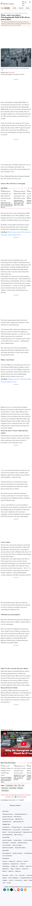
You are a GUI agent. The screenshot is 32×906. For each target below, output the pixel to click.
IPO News (26, 861)
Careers (4, 882)
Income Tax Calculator (7, 840)
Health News (17, 868)
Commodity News (5, 863)
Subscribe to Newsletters (17, 853)
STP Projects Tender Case (17, 827)
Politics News (11, 871)
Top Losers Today (16, 829)
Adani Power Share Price (7, 816)
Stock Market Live (6, 827)
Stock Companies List (6, 853)
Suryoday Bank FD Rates (7, 834)
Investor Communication (13, 877)
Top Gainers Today (25, 829)
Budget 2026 (17, 871)
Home (2, 8)
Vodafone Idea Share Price (18, 821)
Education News (5, 868)
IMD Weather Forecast (6, 829)
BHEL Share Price (19, 819)
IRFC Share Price (17, 816)
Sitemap (25, 880)
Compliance (4, 880)
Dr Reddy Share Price (6, 821)
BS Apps (9, 882)
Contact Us (11, 880)
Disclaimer (4, 877)
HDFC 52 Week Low (18, 834)
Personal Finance (5, 866)
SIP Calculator (13, 842)
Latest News (4, 861)
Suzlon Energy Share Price (7, 814)
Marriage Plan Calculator (20, 847)
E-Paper (14, 8)
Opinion (28, 8)
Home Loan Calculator (17, 845)
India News (7, 8)
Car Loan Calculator (6, 845)
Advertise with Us (18, 880)
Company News (12, 861)
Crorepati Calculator (17, 840)
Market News (19, 861)
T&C (16, 875)
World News (22, 866)
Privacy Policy (22, 875)
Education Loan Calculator (7, 847)
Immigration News (14, 863)
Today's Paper (5, 875)
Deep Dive (4, 832)
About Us (12, 875)
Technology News (14, 866)
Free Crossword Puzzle (7, 855)
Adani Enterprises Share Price (21, 814)
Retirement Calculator (22, 842)
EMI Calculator (5, 842)
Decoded (21, 8)
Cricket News (22, 863)
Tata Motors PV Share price (8, 819)
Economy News (25, 868)
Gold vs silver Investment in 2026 (14, 832)
